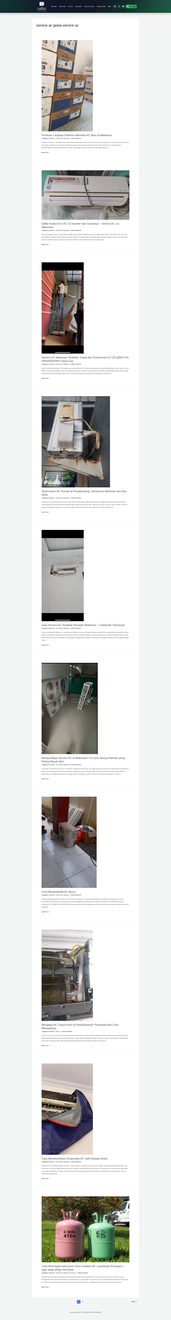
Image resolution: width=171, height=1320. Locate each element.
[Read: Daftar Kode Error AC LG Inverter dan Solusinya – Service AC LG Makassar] (85, 195)
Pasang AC (78, 6)
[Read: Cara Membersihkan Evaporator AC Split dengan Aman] (67, 1109)
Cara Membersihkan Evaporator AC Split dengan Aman (74, 1158)
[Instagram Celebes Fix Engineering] (115, 6)
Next (134, 1301)
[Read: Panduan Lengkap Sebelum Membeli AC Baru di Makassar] (67, 85)
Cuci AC (70, 6)
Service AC (62, 6)
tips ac (58, 1031)
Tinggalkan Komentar (48, 138)
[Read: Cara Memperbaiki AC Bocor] (69, 842)
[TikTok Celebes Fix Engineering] (119, 6)
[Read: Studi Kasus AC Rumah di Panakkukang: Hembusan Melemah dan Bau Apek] (76, 441)
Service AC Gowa (89, 6)
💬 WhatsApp (131, 6)
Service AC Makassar (62, 138)
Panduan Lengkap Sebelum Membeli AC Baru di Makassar (77, 135)
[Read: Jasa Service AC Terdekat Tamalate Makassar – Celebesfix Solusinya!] (63, 575)
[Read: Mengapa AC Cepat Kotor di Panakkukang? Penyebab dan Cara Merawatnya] (67, 975)
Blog (109, 6)
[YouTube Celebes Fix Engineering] (123, 6)
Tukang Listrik (101, 6)
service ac (73, 1273)
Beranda (54, 6)
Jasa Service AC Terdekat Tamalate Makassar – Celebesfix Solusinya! (83, 625)
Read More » (45, 152)
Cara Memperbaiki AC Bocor (59, 891)
